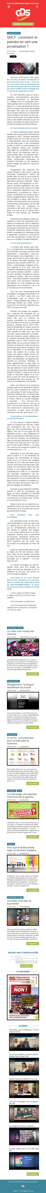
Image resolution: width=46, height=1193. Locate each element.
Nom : (13, 957)
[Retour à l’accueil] (23, 1186)
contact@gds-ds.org (26, 1191)
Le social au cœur (13, 33)
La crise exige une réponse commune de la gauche (22, 795)
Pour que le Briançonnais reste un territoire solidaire (21, 849)
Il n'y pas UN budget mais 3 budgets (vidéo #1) (25, 1103)
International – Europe (15, 628)
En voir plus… (32, 1174)
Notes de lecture (13, 681)
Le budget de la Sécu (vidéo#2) (21, 1126)
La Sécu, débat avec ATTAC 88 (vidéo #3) (24, 1150)
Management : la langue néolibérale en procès (20, 686)
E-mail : (12, 959)
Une (19, 791)
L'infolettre (11, 791)
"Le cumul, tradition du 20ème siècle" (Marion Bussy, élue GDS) (23, 1055)
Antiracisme (12, 734)
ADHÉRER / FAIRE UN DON (23, 24)
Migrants (11, 844)
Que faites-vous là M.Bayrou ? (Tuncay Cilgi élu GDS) (24, 1031)
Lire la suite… (32, 674)
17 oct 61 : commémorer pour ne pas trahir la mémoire (20, 740)
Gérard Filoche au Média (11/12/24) (23, 1079)
